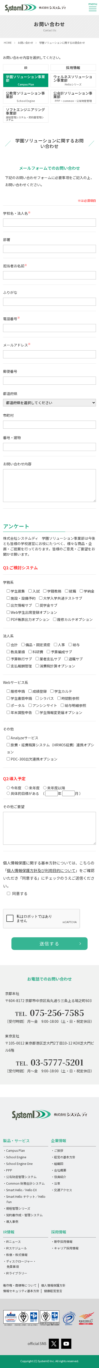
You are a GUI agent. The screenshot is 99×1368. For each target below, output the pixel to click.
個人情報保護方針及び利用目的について (41, 870)
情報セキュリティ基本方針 (21, 1291)
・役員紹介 (58, 1177)
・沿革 (55, 1183)
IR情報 (8, 1231)
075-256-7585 (57, 1012)
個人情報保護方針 (53, 1285)
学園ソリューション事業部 (25, 80)
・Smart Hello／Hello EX (20, 1190)
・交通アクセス (61, 1190)
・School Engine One (17, 1163)
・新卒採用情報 (61, 1241)
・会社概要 (58, 1170)
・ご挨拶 (57, 1150)
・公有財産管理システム (20, 1177)
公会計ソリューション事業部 (72, 97)
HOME (8, 43)
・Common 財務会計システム (24, 1183)
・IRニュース (12, 1241)
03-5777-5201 (57, 1062)
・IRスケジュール (15, 1248)
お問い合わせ (25, 43)
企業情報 (58, 1140)
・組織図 (57, 1163)
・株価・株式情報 (15, 1254)
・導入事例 (10, 1221)
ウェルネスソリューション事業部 (72, 80)
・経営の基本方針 (63, 1157)
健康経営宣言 (53, 1291)
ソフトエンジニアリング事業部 (25, 114)
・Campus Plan (14, 1150)
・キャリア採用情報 (64, 1248)
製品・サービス (16, 1140)
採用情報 (73, 67)
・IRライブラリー (15, 1273)
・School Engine (14, 1157)
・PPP (7, 1170)
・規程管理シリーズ (16, 1208)
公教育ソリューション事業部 (25, 97)
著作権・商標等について (20, 1285)
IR (25, 67)
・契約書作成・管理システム (23, 1215)
